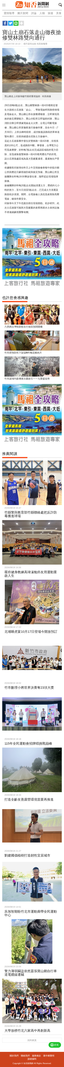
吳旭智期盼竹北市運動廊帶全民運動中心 (30, 913)
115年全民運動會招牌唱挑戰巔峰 (28, 743)
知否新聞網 (32, 5)
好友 (56, 1045)
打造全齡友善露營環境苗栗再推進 (29, 799)
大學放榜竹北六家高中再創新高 (27, 1030)
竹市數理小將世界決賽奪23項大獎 (29, 687)
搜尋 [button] (61, 5)
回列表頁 (32, 1040)
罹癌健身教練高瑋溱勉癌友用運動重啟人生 (30, 574)
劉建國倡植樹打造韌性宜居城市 (27, 855)
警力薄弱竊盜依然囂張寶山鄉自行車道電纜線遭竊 (30, 972)
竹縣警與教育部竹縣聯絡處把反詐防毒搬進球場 (30, 514)
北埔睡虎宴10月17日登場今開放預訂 (30, 631)
